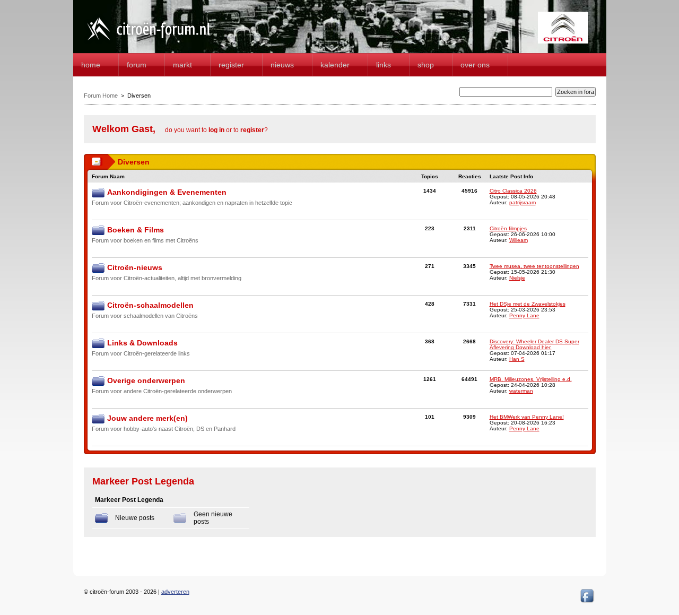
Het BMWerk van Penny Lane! (527, 417)
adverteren (175, 591)
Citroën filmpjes (508, 228)
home (90, 64)
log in (216, 130)
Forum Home (101, 95)
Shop (425, 64)
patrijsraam (522, 202)
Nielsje (517, 278)
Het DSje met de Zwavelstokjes (527, 304)
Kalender (335, 64)
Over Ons (475, 64)
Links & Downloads (142, 343)
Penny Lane (524, 315)
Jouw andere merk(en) (147, 418)
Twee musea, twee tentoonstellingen (534, 266)
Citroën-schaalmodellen (150, 305)
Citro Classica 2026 (513, 191)
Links (383, 64)
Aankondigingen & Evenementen (167, 192)
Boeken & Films (135, 230)
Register (231, 64)
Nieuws (282, 64)
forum (136, 64)
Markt (182, 64)
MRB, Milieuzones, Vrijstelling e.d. (531, 379)
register (252, 130)
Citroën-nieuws (134, 267)
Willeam (518, 240)
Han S (517, 359)
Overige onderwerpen (146, 380)
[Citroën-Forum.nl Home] (148, 41)
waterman (521, 391)
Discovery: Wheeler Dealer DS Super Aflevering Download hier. (534, 344)
